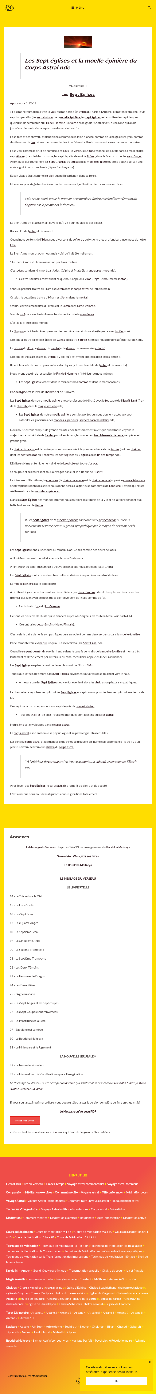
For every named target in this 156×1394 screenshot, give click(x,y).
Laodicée (69, 463)
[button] (149, 7)
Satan (122, 279)
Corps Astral (41, 67)
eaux (66, 150)
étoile (20, 156)
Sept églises (52, 60)
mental (83, 297)
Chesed (122, 1326)
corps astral (81, 288)
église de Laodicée (119, 1304)
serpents (104, 634)
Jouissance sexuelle (40, 1279)
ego (97, 279)
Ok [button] (116, 1381)
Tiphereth (12, 1332)
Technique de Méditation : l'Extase (113, 1256)
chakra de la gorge (84, 1298)
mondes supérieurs (66, 420)
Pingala (68, 624)
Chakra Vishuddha (59, 1298)
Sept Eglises (82, 94)
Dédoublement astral (125, 1200)
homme (70, 1083)
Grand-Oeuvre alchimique (49, 1270)
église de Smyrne (17, 1293)
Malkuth (58, 1332)
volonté (100, 348)
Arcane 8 (137, 1312)
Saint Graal (90, 643)
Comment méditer (35, 1217)
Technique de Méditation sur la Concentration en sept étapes (103, 1251)
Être (13, 245)
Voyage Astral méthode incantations (64, 1209)
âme (21, 724)
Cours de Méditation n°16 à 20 (34, 1237)
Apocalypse (17, 103)
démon (18, 348)
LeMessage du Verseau (41, 847)
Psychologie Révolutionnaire (113, 1340)
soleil (50, 175)
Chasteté (85, 1279)
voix (53, 111)
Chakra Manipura (42, 1293)
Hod (37, 1332)
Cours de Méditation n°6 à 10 (93, 1231)
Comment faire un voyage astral (88, 1200)
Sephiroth (71, 1326)
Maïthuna (100, 1279)
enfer (32, 231)
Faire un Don (24, 1120)
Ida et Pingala (134, 1270)
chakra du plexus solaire (70, 1293)
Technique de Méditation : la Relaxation (116, 1245)
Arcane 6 (108, 1312)
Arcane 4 (80, 1312)
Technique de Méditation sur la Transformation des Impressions (47, 1256)
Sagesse (30, 205)
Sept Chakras (57, 161)
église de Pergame (102, 1293)
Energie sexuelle (66, 1279)
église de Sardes (111, 1298)
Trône (90, 156)
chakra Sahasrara (134, 480)
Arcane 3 (65, 1312)
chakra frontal (15, 1304)
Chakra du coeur (112, 1270)
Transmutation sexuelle (84, 1270)
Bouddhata (87, 1217)
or (37, 606)
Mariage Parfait (82, 1340)
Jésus (20, 270)
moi (89, 279)
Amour (25, 1270)
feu (33, 142)
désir (30, 348)
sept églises (93, 117)
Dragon (19, 331)
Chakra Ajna (132, 1298)
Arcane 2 (51, 1312)
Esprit (99, 471)
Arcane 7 (122, 1312)
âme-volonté (86, 305)
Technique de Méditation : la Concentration (33, 1251)
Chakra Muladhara (31, 1287)
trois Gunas (57, 339)
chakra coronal (101, 480)
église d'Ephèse (76, 1287)
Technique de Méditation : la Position (64, 1245)
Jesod (46, 1332)
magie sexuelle (47, 406)
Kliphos (71, 1332)
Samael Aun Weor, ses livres (51, 1340)
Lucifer (131, 1279)
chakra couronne (73, 480)
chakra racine (53, 1287)
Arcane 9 (12, 1318)
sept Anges (134, 156)
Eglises (75, 161)
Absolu (24, 1326)
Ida (57, 624)
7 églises (84, 454)
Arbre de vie (54, 1326)
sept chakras (45, 117)
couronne (52, 480)
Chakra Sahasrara (70, 1304)
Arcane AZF (117, 1279)
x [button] (150, 1362)
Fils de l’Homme (54, 122)
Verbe (83, 111)
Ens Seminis (52, 606)
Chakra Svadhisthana (102, 1287)
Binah (110, 1326)
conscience (87, 314)
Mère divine (117, 1209)
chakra (50, 747)
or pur (93, 463)
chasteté (22, 406)
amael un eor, (78, 856)
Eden (44, 239)
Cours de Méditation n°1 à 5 (54, 1231)
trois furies (80, 339)
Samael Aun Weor (31, 1089)
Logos (89, 150)
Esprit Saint (129, 400)
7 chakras (47, 454)
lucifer (119, 331)
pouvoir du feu (85, 706)
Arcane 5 (94, 1312)
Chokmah (98, 1326)
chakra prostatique (130, 1287)
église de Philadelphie (43, 1304)
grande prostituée (97, 270)
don (54, 1132)
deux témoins (86, 592)
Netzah (26, 1332)
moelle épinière (106, 60)
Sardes (49, 435)
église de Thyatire (33, 1298)
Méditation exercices (63, 1217)
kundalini (103, 420)
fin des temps (105, 454)
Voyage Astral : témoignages (46, 1200)
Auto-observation (108, 1217)
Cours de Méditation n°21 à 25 (76, 1237)
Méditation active (134, 1217)
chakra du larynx (24, 449)
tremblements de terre (108, 435)
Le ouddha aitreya (78, 865)
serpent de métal (33, 651)
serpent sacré (88, 420)
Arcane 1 (37, 1312)
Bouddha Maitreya (118, 847)
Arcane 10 (26, 1318)
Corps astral (99, 1209)
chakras (136, 449)
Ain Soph (37, 1326)
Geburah (135, 1326)
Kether (84, 1326)
